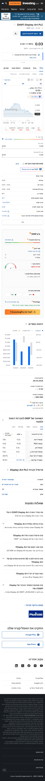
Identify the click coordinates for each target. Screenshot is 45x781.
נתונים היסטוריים (24, 74)
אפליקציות (39, 678)
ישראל (22, 9)
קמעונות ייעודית (8, 479)
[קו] (37, 80)
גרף (34, 68)
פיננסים (26, 68)
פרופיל (34, 74)
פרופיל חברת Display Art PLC (26, 469)
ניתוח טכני (15, 68)
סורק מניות (31, 9)
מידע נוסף (33, 58)
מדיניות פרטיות (38, 760)
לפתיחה (19, 460)
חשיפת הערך (8, 139)
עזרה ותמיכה (16, 688)
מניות (40, 9)
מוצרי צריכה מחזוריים (10, 484)
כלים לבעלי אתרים (36, 688)
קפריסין (5, 494)
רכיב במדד (13, 74)
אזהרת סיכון (39, 767)
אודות (18, 678)
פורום (6, 68)
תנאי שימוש (39, 752)
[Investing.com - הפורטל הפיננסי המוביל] (31, 3)
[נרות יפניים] (40, 80)
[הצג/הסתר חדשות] (28, 80)
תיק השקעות (38, 683)
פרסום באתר (16, 683)
